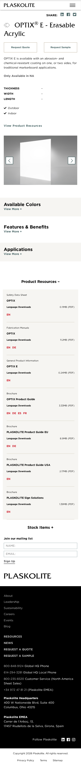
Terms (43, 760)
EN (8, 314)
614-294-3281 (13, 672)
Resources (13, 636)
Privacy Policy (25, 760)
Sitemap (58, 760)
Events (8, 620)
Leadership (11, 602)
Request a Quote (18, 649)
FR (25, 413)
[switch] (40, 209)
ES (19, 413)
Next (71, 160)
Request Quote (20, 47)
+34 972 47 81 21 (15, 690)
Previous (9, 160)
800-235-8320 (14, 679)
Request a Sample (19, 656)
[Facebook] (69, 740)
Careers (9, 614)
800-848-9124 (14, 666)
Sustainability (13, 608)
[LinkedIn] (64, 740)
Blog (7, 626)
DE (14, 347)
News (8, 643)
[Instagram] (74, 740)
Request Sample (60, 47)
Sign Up (9, 561)
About (8, 595)
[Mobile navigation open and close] (73, 5)
